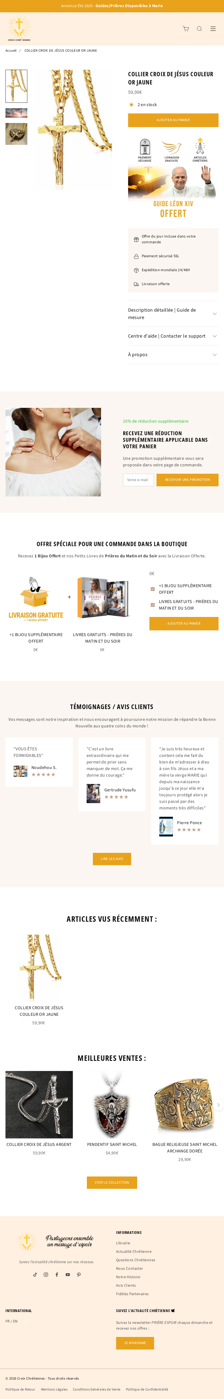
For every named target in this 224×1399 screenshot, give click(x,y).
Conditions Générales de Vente (96, 1389)
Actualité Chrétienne (134, 1251)
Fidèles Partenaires (132, 1294)
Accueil (11, 50)
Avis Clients (126, 1285)
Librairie (123, 1243)
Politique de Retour (20, 1389)
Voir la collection (112, 1182)
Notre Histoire (128, 1277)
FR (7, 1321)
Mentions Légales (54, 1389)
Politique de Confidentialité (147, 1389)
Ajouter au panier (173, 120)
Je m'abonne (135, 1343)
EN (15, 1321)
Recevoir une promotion (187, 479)
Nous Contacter (129, 1268)
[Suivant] (218, 1104)
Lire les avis (112, 858)
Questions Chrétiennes (135, 1260)
